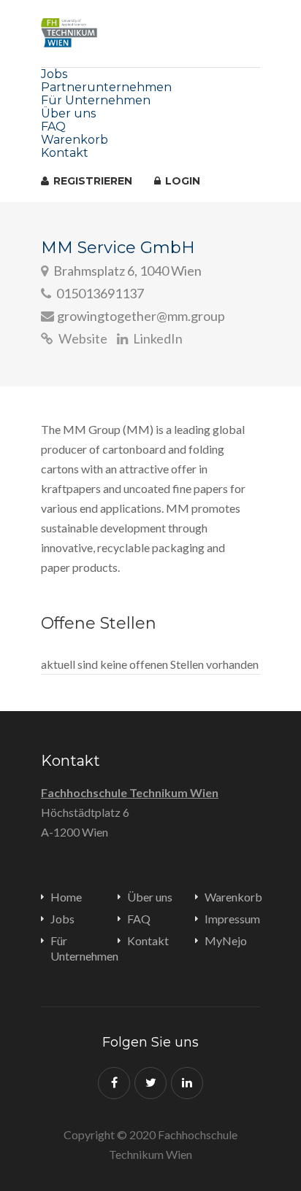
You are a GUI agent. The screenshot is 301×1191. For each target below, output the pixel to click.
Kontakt (64, 153)
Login (181, 180)
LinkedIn (157, 338)
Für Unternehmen (95, 100)
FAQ (53, 126)
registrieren (91, 180)
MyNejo (226, 940)
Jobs (54, 74)
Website (81, 338)
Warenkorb (74, 140)
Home (66, 897)
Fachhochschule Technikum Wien (129, 792)
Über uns (68, 113)
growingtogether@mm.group (141, 316)
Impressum (232, 919)
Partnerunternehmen (106, 87)
